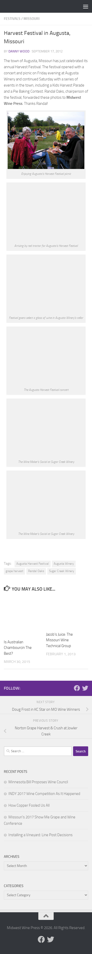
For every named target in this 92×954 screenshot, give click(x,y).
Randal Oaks (36, 571)
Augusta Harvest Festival (32, 563)
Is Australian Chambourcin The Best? (18, 648)
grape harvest (14, 571)
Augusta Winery (64, 563)
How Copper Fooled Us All (29, 805)
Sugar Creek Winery (61, 571)
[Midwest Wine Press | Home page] (36, 6)
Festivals (12, 19)
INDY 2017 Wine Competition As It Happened (44, 793)
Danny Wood (18, 51)
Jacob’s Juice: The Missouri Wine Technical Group (59, 640)
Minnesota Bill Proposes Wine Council (38, 782)
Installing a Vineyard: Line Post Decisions (40, 835)
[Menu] (85, 6)
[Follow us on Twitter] (85, 688)
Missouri (32, 19)
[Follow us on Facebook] (77, 688)
